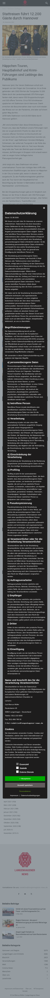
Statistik (23, 768)
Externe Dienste (27, 772)
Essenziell (24, 764)
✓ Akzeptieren (25, 778)
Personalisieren (25, 791)
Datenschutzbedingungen (30, 795)
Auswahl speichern (25, 785)
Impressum (14, 795)
